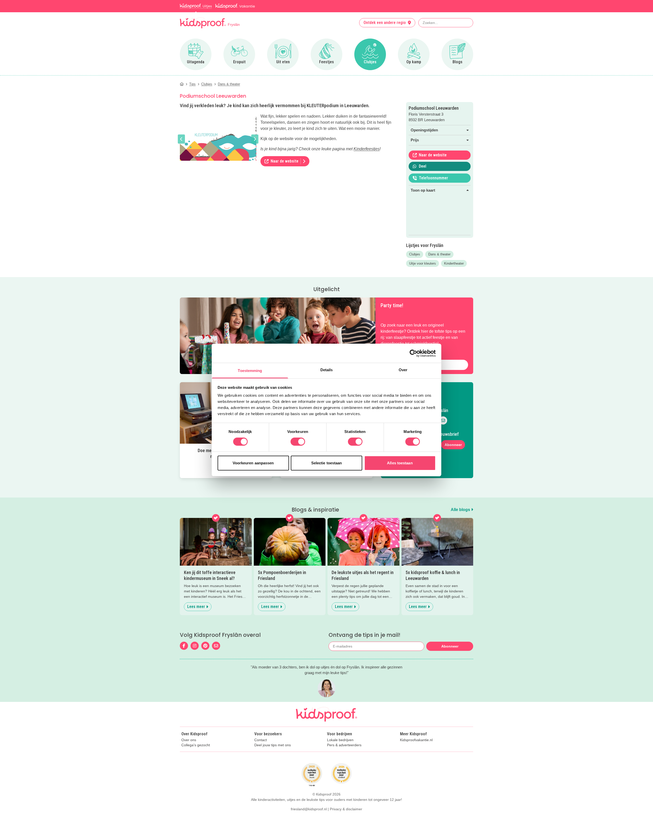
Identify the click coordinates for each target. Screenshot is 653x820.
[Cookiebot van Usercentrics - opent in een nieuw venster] (413, 353)
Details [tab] (326, 370)
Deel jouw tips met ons (272, 745)
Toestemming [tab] (250, 370)
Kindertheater (454, 263)
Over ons (188, 740)
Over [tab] (403, 370)
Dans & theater (439, 254)
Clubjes (414, 254)
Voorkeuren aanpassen (253, 463)
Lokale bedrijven (340, 740)
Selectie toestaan (326, 463)
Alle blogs (461, 509)
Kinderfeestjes (367, 149)
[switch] (298, 442)
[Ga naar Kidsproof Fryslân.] (182, 84)
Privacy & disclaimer (346, 809)
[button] (181, 139)
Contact (260, 740)
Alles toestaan (399, 463)
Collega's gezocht (195, 745)
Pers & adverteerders (344, 745)
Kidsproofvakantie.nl (416, 740)
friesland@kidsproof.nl (309, 809)
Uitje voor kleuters (422, 263)
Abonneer (453, 445)
